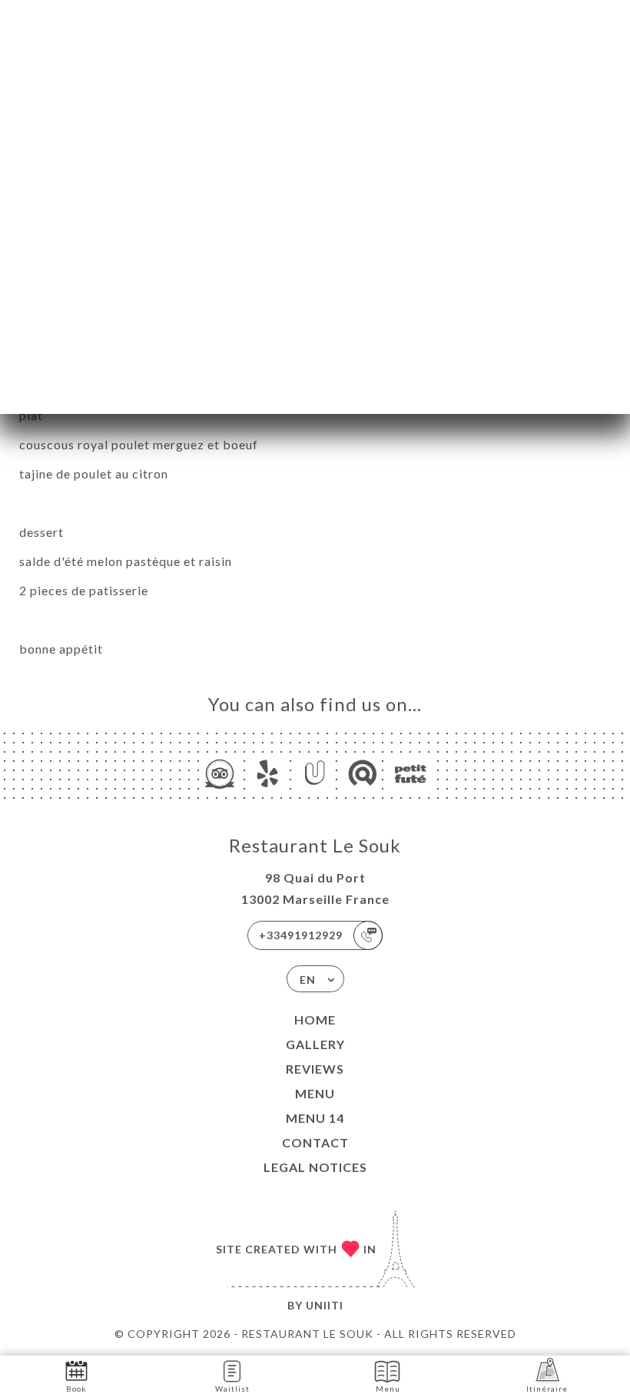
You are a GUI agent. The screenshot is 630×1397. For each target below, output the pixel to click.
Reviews (315, 1068)
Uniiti (324, 1305)
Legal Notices (315, 1167)
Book (76, 1388)
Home (315, 1019)
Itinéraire (547, 1388)
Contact (315, 1142)
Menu (315, 1093)
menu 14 (315, 1118)
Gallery (315, 1044)
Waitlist (232, 1388)
